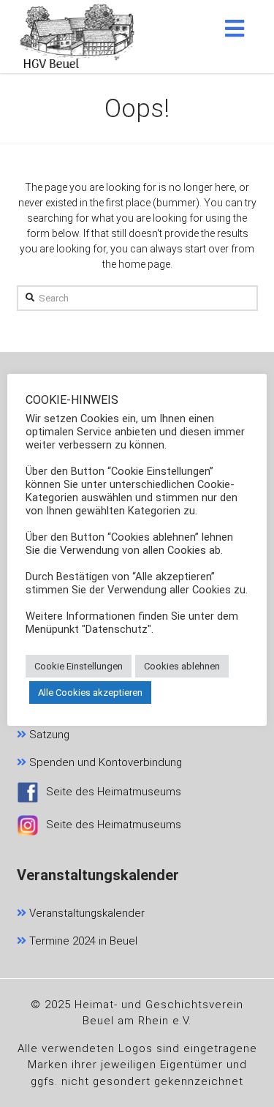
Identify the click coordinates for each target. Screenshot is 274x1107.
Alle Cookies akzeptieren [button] (90, 692)
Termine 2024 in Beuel (81, 940)
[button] (234, 28)
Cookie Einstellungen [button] (78, 666)
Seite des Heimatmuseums (113, 791)
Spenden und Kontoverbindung (104, 762)
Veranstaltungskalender (85, 913)
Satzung (47, 734)
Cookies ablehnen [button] (182, 666)
